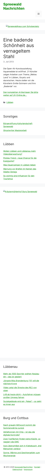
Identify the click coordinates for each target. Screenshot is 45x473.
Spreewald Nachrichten (13, 6)
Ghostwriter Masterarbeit (15, 130)
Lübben (9, 102)
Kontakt (37, 467)
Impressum (28, 469)
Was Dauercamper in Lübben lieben (19, 165)
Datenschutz (17, 469)
